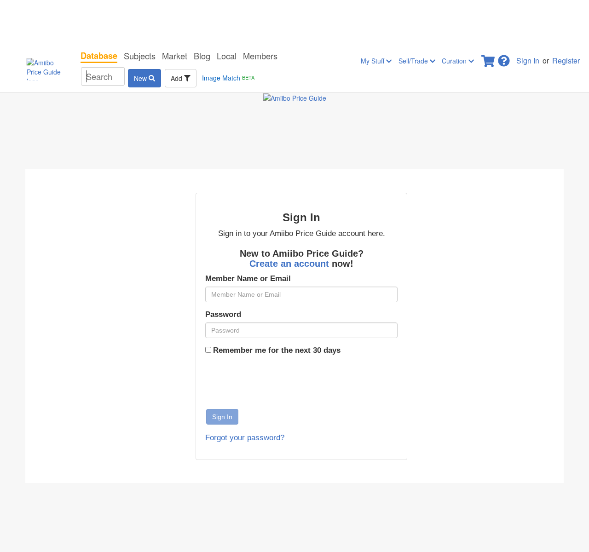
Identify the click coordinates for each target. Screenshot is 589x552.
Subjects (140, 56)
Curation (455, 60)
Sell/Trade (414, 60)
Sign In (527, 60)
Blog (202, 56)
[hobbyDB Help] (504, 58)
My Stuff (373, 60)
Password (223, 314)
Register (566, 60)
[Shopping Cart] (489, 58)
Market (174, 56)
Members (260, 56)
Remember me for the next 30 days (277, 350)
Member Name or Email (248, 278)
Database (99, 56)
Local (227, 56)
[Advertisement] (294, 23)
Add (177, 78)
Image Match (228, 77)
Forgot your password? (244, 437)
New (141, 78)
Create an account (290, 264)
